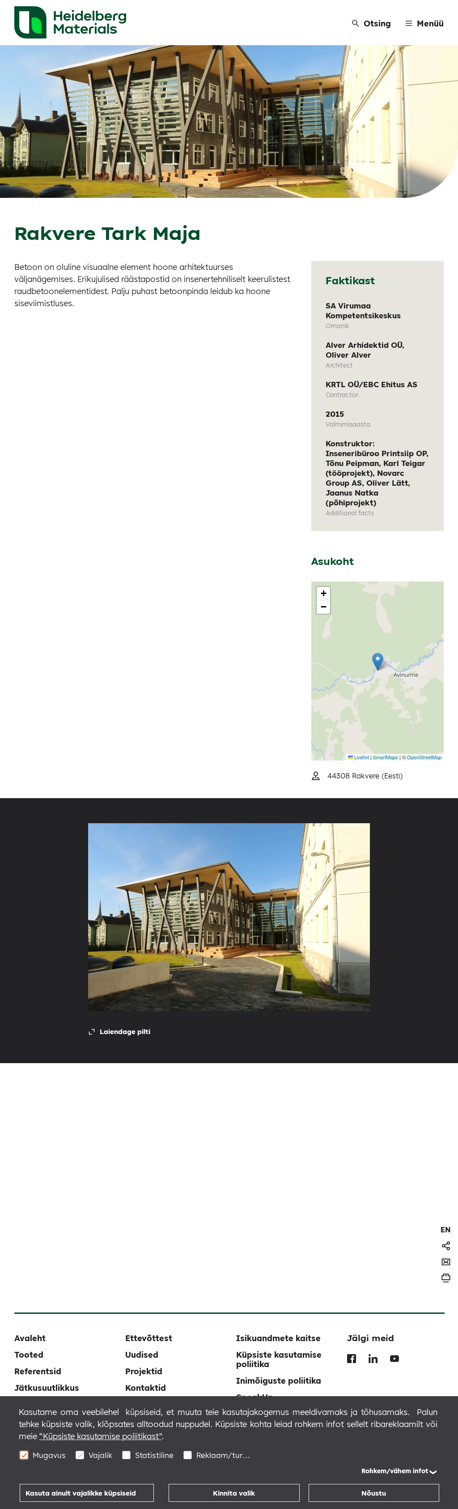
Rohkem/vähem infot (394, 1471)
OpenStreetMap (424, 757)
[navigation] (446, 1229)
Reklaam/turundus (223, 1455)
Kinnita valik (234, 1493)
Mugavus (49, 1455)
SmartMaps (385, 757)
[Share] (445, 1245)
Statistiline (154, 1455)
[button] (377, 662)
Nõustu (373, 1493)
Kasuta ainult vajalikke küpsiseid (80, 1493)
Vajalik (100, 1455)
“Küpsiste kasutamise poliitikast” (100, 1436)
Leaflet (361, 757)
